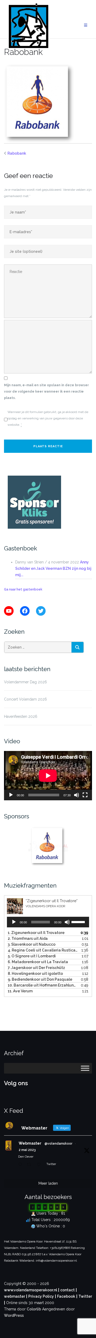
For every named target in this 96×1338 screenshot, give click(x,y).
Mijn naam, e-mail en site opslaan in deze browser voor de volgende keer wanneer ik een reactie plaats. (46, 391)
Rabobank (16, 153)
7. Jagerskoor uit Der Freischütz (36, 968)
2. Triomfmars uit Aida (28, 938)
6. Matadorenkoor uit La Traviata (38, 962)
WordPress (14, 1315)
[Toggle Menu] (85, 1068)
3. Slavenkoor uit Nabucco (31, 944)
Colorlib (34, 1309)
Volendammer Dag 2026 (25, 682)
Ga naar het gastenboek (23, 589)
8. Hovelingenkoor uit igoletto (35, 973)
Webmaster (30, 1143)
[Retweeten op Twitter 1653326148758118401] (30, 1164)
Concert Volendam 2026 (25, 699)
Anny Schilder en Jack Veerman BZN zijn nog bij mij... (53, 568)
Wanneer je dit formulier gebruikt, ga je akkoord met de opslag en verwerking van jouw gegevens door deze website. (47, 418)
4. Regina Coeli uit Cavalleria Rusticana (43, 950)
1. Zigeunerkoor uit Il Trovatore (36, 933)
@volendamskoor (58, 1143)
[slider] (78, 921)
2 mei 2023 (27, 1150)
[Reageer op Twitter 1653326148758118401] (21, 1164)
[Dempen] (76, 795)
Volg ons (16, 1083)
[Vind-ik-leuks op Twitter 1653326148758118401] (40, 1164)
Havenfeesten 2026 (20, 716)
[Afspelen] (11, 795)
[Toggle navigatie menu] (85, 25)
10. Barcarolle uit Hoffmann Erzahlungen (43, 985)
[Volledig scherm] (85, 795)
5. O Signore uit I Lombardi (32, 956)
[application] (48, 775)
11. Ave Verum (20, 991)
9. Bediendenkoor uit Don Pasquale (40, 979)
